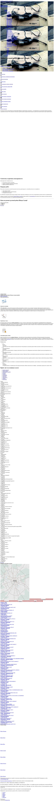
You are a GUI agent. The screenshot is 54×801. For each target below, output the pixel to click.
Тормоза (4, 378)
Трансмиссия (5, 377)
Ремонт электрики (10, 41)
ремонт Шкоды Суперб (18, 196)
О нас (4, 793)
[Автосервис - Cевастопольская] (14, 601)
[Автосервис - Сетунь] (23, 601)
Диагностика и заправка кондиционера (7, 76)
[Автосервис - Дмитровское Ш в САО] (33, 601)
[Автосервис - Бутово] (13, 601)
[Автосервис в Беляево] (32, 599)
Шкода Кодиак (9, 21)
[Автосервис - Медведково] (28, 601)
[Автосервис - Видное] (29, 601)
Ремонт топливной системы (12, 38)
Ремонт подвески (10, 35)
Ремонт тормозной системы (12, 39)
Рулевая (4, 373)
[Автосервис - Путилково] (47, 599)
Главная (6, 10)
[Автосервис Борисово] (40, 601)
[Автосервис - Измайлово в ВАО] (17, 601)
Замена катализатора (10, 43)
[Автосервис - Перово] (27, 601)
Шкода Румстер (9, 25)
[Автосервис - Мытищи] (50, 599)
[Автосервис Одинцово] (31, 599)
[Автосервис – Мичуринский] (24, 601)
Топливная (4, 374)
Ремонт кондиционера (11, 34)
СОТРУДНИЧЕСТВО (4, 779)
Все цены (2, 205)
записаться (9, 339)
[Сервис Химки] (35, 599)
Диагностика (9, 29)
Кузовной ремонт (10, 33)
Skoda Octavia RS (10, 27)
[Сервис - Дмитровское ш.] (38, 601)
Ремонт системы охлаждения (12, 37)
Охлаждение (5, 375)
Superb (8, 49)
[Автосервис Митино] (46, 599)
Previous (2, 294)
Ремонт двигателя (10, 32)
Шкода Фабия (9, 24)
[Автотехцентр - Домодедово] (6, 601)
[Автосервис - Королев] (10, 601)
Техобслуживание (3, 108)
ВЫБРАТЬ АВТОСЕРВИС (5, 66)
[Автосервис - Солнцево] (37, 601)
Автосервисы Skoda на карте (5, 6)
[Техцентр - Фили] (30, 599)
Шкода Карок (9, 22)
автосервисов (32, 196)
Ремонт (6, 28)
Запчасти (8, 14)
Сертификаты (9, 13)
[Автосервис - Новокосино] (2, 601)
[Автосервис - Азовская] (25, 601)
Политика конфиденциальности (6, 780)
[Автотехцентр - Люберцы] (41, 601)
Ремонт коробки (3, 89)
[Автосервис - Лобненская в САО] (16, 601)
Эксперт (8, 16)
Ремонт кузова (3, 91)
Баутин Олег (7, 800)
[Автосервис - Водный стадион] (42, 601)
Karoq (8, 51)
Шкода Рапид (9, 19)
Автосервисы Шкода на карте (5, 1)
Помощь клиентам (3, 5)
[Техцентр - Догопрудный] (3, 601)
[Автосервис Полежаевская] (36, 599)
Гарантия (8, 12)
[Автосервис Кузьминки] (40, 599)
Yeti (7, 52)
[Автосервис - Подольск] (20, 601)
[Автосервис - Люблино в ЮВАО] (9, 601)
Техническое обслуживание (12, 45)
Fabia (8, 53)
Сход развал (9, 42)
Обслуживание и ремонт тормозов (6, 84)
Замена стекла (2, 81)
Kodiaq (8, 50)
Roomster (8, 54)
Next (5, 294)
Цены (6, 47)
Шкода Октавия (9, 18)
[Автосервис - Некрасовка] (39, 599)
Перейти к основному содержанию (6, 0)
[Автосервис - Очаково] (32, 601)
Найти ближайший (3, 296)
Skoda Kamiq (9, 26)
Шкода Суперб (9, 20)
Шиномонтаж (9, 46)
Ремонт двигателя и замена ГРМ (6, 86)
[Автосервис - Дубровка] (48, 599)
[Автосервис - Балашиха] (1, 601)
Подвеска (4, 372)
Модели (6, 17)
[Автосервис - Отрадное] (52, 599)
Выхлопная (5, 379)
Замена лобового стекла (11, 44)
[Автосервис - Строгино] (37, 599)
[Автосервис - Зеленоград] (43, 599)
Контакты (6, 55)
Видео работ (9, 15)
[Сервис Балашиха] (34, 599)
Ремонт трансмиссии (10, 40)
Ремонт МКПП (9, 31)
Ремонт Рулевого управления (8, 70)
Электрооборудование (7, 371)
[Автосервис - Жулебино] (51, 599)
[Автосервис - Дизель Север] (35, 601)
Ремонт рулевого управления (12, 36)
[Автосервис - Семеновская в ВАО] (12, 601)
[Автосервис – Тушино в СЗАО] (30, 601)
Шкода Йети (9, 23)
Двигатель (4, 376)
